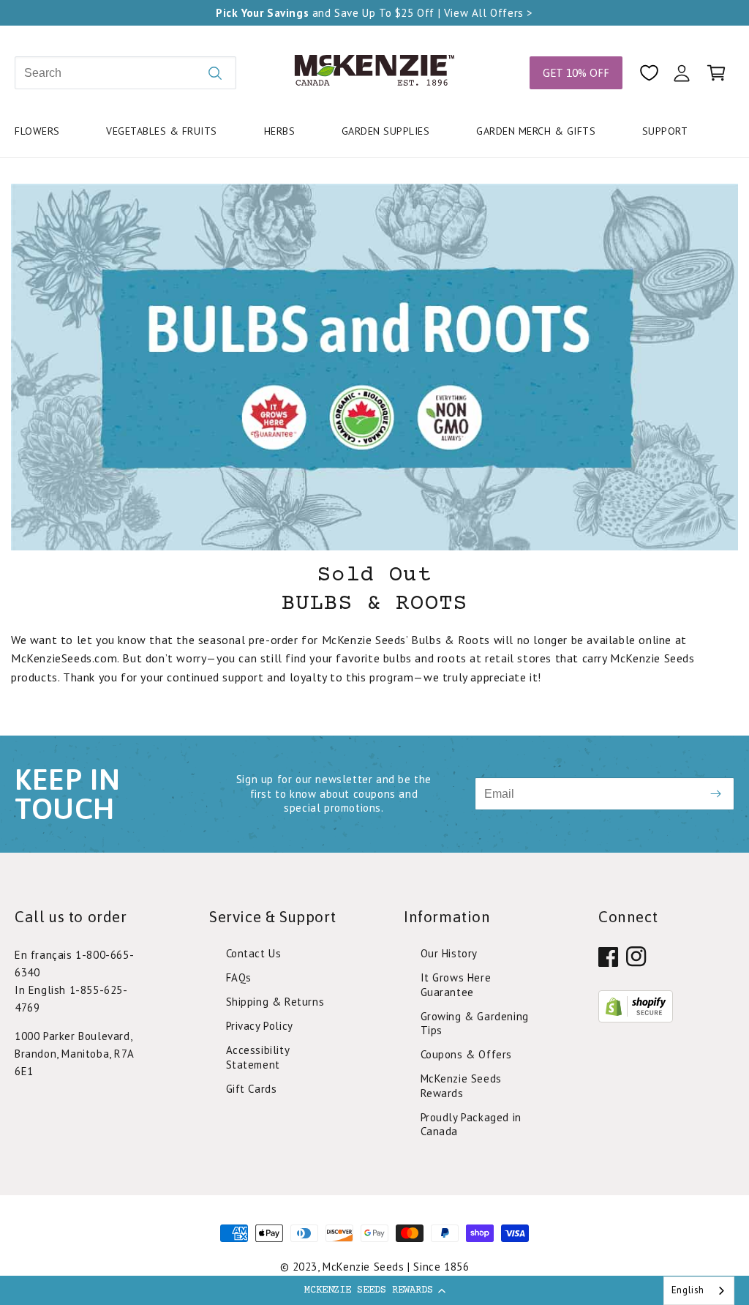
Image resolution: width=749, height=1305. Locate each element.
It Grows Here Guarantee (456, 985)
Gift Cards (251, 1089)
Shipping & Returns (275, 1002)
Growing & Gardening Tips (475, 1023)
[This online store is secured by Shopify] (635, 1018)
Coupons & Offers (467, 1054)
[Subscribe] (715, 793)
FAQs (239, 977)
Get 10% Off (576, 73)
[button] (374, 1290)
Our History (449, 953)
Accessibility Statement (258, 1057)
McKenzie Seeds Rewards (461, 1086)
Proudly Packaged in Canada (471, 1124)
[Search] (215, 72)
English (687, 1290)
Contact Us (254, 953)
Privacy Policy (259, 1026)
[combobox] (698, 1290)
